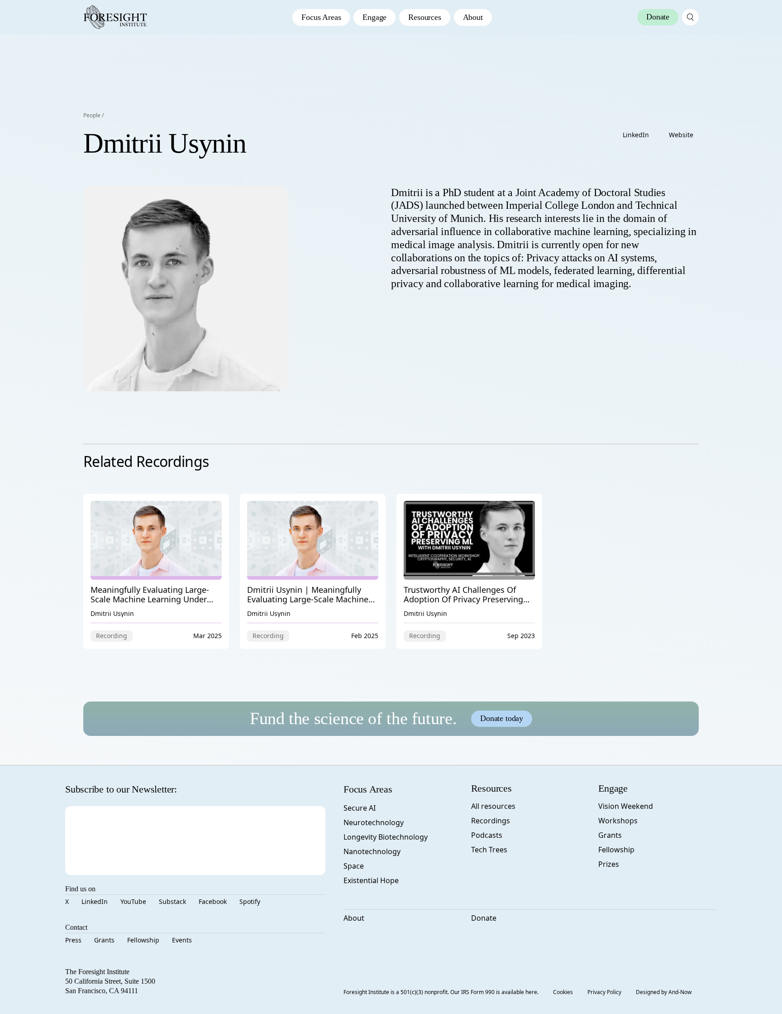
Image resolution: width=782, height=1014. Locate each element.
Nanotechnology (372, 851)
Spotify (249, 901)
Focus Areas (321, 17)
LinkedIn (636, 134)
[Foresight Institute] (115, 17)
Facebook (213, 901)
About (473, 17)
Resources (424, 17)
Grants (104, 940)
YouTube (133, 901)
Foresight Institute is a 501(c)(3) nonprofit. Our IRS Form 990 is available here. (441, 992)
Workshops (618, 821)
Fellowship (143, 940)
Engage (374, 17)
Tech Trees (489, 850)
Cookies (563, 992)
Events (182, 940)
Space (353, 866)
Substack (172, 901)
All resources (493, 806)
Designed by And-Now (663, 992)
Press (73, 940)
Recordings (490, 821)
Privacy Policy (604, 992)
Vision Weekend (625, 806)
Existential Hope (371, 880)
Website (681, 134)
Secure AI (359, 808)
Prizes (608, 864)
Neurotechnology (373, 822)
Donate (483, 918)
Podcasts (486, 835)
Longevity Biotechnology (385, 837)
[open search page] (690, 17)
